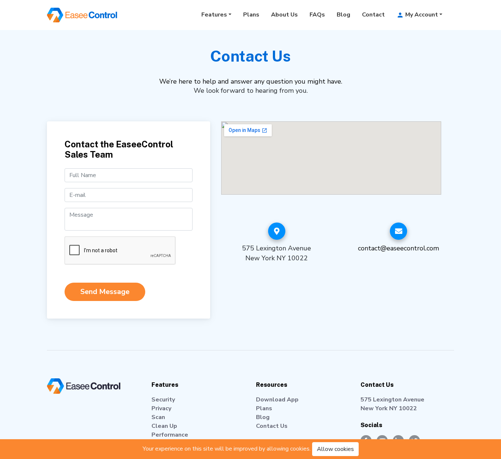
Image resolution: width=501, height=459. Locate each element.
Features (214, 15)
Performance (169, 435)
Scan (158, 417)
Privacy (161, 408)
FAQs (317, 15)
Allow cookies (335, 449)
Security (163, 400)
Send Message (104, 292)
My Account (421, 15)
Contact (373, 15)
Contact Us (272, 426)
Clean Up (164, 426)
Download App (277, 400)
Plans (251, 15)
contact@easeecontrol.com (398, 248)
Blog (343, 15)
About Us (284, 15)
